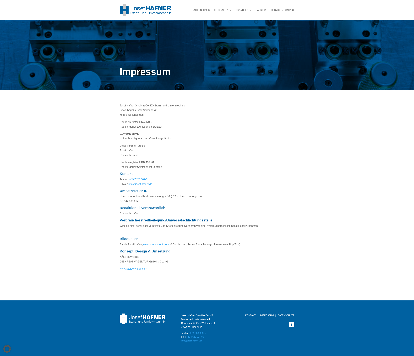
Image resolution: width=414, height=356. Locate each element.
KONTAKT (250, 315)
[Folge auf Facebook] (291, 324)
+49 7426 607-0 (138, 179)
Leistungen (221, 10)
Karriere (261, 10)
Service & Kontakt (282, 10)
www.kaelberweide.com (133, 268)
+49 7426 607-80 (195, 336)
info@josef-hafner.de (140, 184)
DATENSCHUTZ (286, 315)
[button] (7, 349)
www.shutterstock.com (156, 244)
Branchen (242, 10)
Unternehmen (201, 10)
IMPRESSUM (267, 315)
